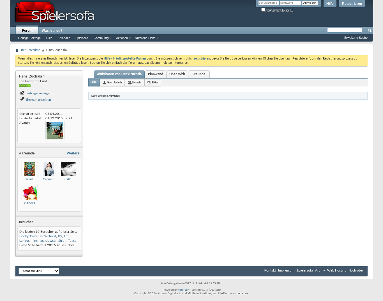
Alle (94, 82)
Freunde (199, 74)
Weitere (73, 153)
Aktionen (122, 38)
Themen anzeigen (38, 100)
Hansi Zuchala (114, 82)
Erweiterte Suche (356, 37)
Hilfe (330, 4)
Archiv (320, 270)
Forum (27, 31)
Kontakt (270, 270)
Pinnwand (155, 74)
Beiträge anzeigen (38, 93)
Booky (23, 236)
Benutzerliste (30, 50)
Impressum (286, 270)
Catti (67, 179)
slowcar (51, 241)
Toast (29, 179)
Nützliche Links (145, 38)
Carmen (48, 179)
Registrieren (352, 4)
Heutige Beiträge (29, 38)
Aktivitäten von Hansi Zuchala (119, 74)
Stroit (62, 241)
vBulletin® (184, 289)
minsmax (37, 241)
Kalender (64, 38)
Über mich (177, 74)
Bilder (155, 82)
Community (101, 38)
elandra (29, 203)
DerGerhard (47, 236)
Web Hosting (336, 270)
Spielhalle (81, 38)
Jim (66, 236)
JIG (60, 236)
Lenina (24, 241)
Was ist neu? (52, 31)
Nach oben (356, 270)
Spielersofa (305, 270)
